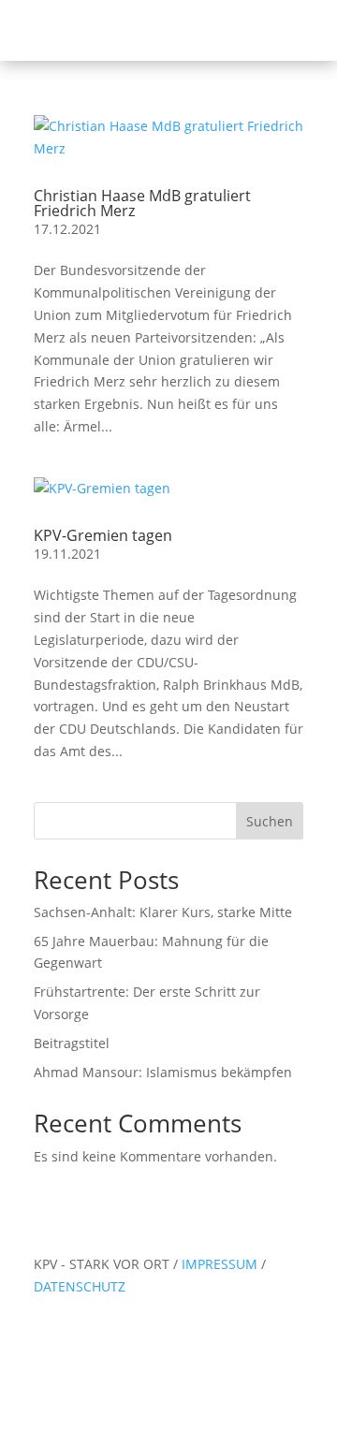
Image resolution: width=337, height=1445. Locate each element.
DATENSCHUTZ (79, 1286)
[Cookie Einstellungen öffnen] (140, 1433)
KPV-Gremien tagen (103, 535)
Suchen (269, 821)
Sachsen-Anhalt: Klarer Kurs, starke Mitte (163, 912)
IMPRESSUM (221, 1264)
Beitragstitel (72, 1043)
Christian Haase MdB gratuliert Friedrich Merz (142, 203)
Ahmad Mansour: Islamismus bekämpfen (163, 1072)
